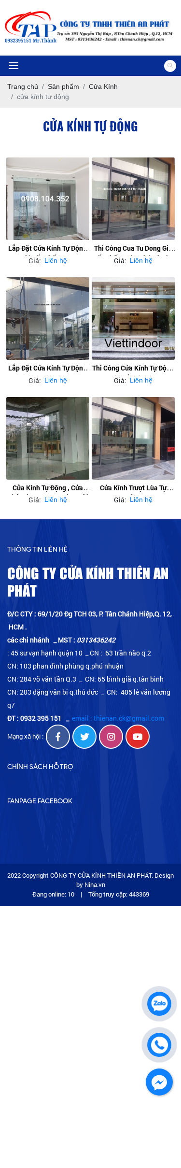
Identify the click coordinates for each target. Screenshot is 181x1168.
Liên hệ (55, 260)
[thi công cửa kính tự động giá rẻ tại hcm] (133, 318)
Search (170, 66)
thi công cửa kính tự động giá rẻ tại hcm (133, 372)
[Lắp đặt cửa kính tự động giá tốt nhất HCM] (47, 199)
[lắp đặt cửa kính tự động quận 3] (47, 318)
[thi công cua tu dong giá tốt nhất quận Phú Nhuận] (133, 199)
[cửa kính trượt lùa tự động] (133, 438)
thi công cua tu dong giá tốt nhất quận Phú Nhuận (133, 252)
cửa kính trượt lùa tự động (133, 492)
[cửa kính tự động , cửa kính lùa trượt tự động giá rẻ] (47, 438)
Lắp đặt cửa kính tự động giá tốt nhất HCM (47, 252)
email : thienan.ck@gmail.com (118, 718)
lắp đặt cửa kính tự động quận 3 (47, 372)
